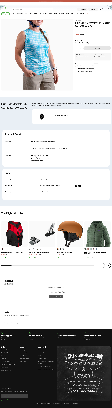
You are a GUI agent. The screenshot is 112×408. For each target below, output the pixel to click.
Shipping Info (5, 352)
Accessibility (75, 403)
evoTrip (40, 355)
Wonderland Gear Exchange (46, 369)
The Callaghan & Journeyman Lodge (46, 362)
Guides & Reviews (6, 370)
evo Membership (24, 358)
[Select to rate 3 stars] (56, 291)
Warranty (3, 358)
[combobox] (32, 9)
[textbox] (56, 318)
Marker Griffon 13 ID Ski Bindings (39, 252)
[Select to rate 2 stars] (52, 291)
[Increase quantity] (80, 48)
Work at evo (23, 361)
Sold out (97, 48)
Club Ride (78, 20)
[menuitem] (13, 14)
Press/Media (23, 355)
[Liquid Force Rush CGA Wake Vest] (14, 234)
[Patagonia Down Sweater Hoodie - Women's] (97, 234)
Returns (3, 355)
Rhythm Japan (42, 358)
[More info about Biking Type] (59, 185)
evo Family (42, 347)
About (22, 347)
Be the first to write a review (81, 31)
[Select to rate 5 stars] (63, 291)
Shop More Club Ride (61, 115)
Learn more (25, 323)
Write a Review (56, 296)
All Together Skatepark (44, 366)
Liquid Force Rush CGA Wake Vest (12, 252)
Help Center (4, 367)
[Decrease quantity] (76, 48)
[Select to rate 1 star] (48, 291)
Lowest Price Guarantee (8, 364)
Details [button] (92, 68)
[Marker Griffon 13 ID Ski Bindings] (42, 234)
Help (3, 347)
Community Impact (25, 352)
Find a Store (93, 9)
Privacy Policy (56, 403)
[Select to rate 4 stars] (60, 291)
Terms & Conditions (65, 403)
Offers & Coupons (6, 361)
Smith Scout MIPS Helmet (64, 252)
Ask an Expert (82, 9)
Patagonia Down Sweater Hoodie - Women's (95, 253)
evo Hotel (41, 352)
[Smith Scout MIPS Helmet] (70, 234)
